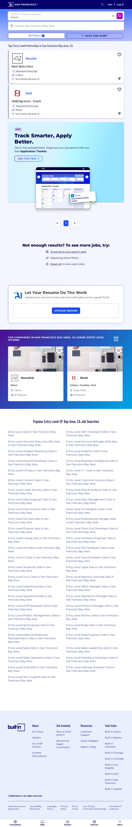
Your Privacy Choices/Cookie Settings (94, 807)
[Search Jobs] (120, 16)
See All (116, 338)
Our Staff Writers (37, 745)
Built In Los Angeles (111, 766)
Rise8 (84, 377)
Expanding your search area (68, 251)
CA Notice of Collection (115, 807)
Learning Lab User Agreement (17, 807)
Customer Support (86, 733)
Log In (120, 4)
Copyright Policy (52, 807)
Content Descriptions (39, 754)
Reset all (55, 264)
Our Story (37, 731)
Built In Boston (113, 737)
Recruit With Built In (64, 733)
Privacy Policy (64, 807)
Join (110, 4)
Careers (36, 737)
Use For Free (27, 158)
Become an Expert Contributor (63, 744)
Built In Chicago (114, 752)
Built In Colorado (114, 758)
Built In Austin (113, 731)
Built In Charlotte (110, 745)
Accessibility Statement (36, 807)
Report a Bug (88, 746)
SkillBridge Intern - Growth (26, 101)
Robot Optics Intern (22, 66)
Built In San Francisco (111, 781)
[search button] (102, 4)
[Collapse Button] (119, 78)
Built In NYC (112, 773)
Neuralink (27, 377)
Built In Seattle (113, 789)
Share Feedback (90, 740)
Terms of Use (75, 807)
